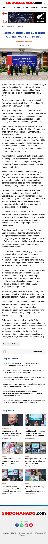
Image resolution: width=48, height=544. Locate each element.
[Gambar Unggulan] (24, 80)
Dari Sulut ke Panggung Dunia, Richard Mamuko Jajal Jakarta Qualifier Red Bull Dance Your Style (24, 401)
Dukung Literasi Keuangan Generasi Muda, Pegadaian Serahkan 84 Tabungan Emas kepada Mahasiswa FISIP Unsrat (22, 393)
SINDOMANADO (8, 26)
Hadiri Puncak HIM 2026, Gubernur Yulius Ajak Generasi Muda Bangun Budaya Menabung (21, 364)
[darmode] (45, 3)
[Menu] (2, 3)
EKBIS (20, 26)
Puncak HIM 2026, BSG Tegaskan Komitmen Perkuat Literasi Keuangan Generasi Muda (24, 371)
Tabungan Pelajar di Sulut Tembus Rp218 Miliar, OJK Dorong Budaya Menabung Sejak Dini (24, 378)
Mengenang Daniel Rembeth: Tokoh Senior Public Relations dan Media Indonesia (11, 434)
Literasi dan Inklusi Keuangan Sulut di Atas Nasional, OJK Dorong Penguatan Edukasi (24, 385)
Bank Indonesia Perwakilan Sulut (11, 344)
